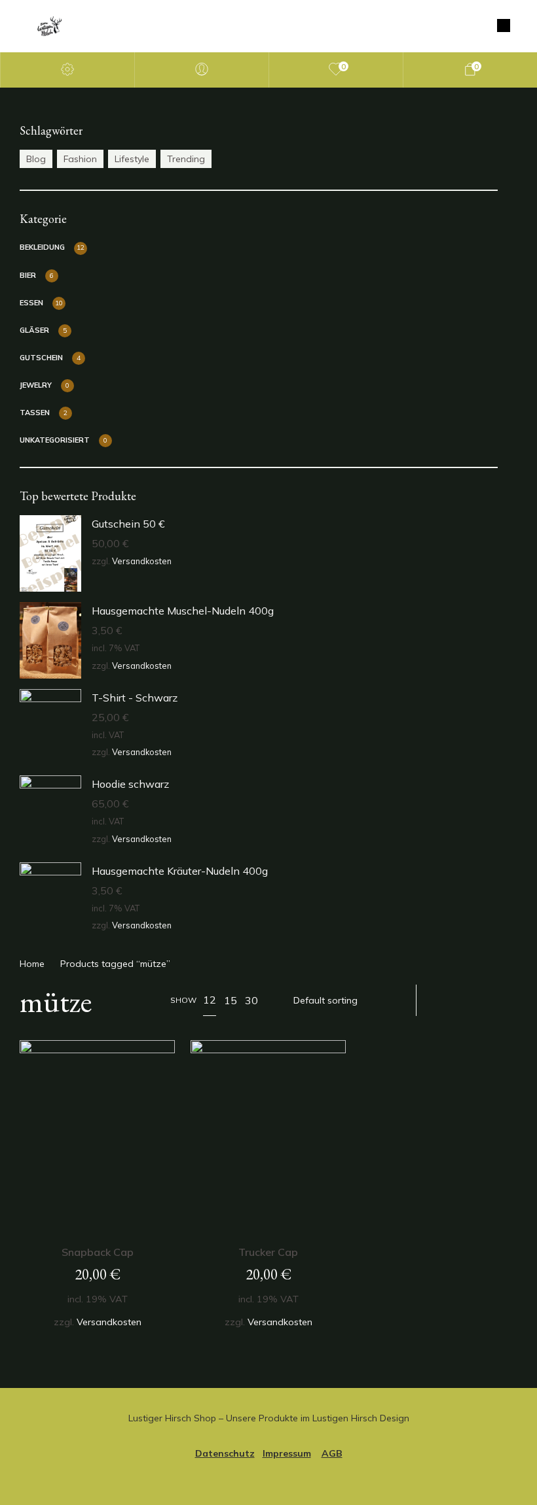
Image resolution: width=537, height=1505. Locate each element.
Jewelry (36, 385)
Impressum (287, 1453)
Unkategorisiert (55, 440)
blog (36, 159)
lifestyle (132, 159)
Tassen (35, 412)
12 (209, 999)
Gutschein (41, 357)
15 (230, 1000)
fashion (80, 159)
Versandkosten (142, 561)
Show (183, 1000)
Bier (28, 275)
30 (251, 1000)
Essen (31, 302)
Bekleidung (42, 247)
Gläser (34, 330)
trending (186, 159)
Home (32, 964)
